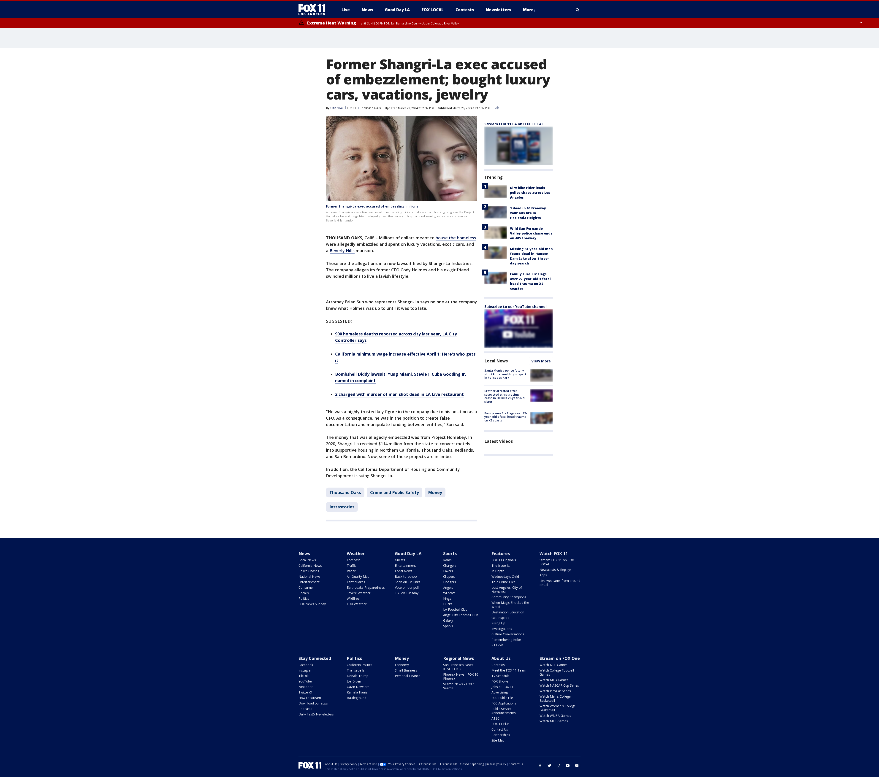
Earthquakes (356, 582)
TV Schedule (500, 676)
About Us (500, 658)
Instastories (341, 507)
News (304, 553)
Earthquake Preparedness (366, 587)
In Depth (497, 571)
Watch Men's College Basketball (555, 698)
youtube (567, 765)
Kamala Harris (357, 692)
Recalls (303, 593)
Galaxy (448, 620)
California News (310, 565)
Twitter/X (305, 692)
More (528, 9)
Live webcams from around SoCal (560, 582)
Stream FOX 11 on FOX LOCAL (557, 562)
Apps (543, 575)
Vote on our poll (407, 587)
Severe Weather (358, 593)
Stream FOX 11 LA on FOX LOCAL (514, 124)
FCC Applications (503, 703)
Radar (351, 571)
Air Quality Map (358, 576)
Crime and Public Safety (394, 492)
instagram (558, 765)
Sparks (448, 626)
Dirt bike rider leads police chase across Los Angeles (530, 193)
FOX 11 (351, 108)
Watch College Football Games (557, 672)
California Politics (359, 665)
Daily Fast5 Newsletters (316, 714)
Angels (448, 587)
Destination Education (507, 612)
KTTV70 (497, 645)
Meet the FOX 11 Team (508, 670)
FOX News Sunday (312, 604)
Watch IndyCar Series (555, 691)
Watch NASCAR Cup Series (559, 685)
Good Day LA (408, 553)
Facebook (305, 665)
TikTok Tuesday (406, 593)
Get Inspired (500, 617)
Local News (496, 361)
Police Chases (308, 571)
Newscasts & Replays (556, 569)
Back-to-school (406, 576)
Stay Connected (314, 658)
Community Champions (508, 597)
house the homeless (456, 237)
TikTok (303, 676)
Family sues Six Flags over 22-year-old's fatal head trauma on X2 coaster (505, 416)
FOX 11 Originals (503, 560)
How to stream (309, 698)
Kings (447, 598)
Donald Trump (357, 676)
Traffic (351, 565)
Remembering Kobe (506, 639)
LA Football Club (455, 609)
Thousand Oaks (370, 108)
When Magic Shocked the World (510, 604)
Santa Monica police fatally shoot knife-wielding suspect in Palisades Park (505, 374)
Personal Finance (407, 676)
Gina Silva (336, 108)
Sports (450, 553)
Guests (400, 560)
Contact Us (499, 729)
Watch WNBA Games (555, 715)
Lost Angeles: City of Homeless (506, 589)
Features (500, 553)
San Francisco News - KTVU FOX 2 (459, 667)
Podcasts (305, 709)
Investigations (501, 628)
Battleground (356, 698)
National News (309, 576)
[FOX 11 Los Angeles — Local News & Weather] (313, 9)
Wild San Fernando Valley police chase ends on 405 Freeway (531, 233)
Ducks (447, 604)
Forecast (353, 560)
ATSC (495, 718)
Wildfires (353, 598)
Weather (356, 553)
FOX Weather (356, 604)
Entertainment (309, 582)
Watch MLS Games (554, 721)
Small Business (406, 670)
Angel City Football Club (460, 615)
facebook (540, 765)
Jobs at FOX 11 (502, 687)
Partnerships (500, 735)
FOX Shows (499, 681)
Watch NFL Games (553, 665)
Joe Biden (354, 681)
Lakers (448, 571)
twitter (549, 765)
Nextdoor (305, 687)
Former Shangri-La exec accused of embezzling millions (372, 206)
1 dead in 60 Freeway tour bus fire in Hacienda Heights (528, 213)
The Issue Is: (500, 565)
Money (435, 492)
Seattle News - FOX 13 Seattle (460, 686)
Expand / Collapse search (578, 9)
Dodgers (449, 582)
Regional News (458, 658)
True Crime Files (503, 582)
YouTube (305, 681)
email (577, 765)
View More (541, 361)
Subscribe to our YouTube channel (515, 306)
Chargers (449, 565)
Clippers (449, 576)
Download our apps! (313, 703)
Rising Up (498, 623)
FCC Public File (502, 698)
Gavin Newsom (358, 687)
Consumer (306, 587)
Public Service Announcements (503, 711)
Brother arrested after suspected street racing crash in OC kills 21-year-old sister (504, 396)
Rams (447, 560)
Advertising (499, 692)
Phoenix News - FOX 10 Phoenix (460, 676)
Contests (498, 665)
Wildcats (449, 593)
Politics (303, 598)
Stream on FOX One (560, 658)
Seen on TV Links (407, 582)
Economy (402, 665)
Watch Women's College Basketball (558, 708)
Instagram (306, 670)
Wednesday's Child (505, 576)
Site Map (498, 740)
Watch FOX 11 (554, 553)
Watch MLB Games (554, 680)
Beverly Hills (342, 250)
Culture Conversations (507, 634)
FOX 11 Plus (500, 724)
